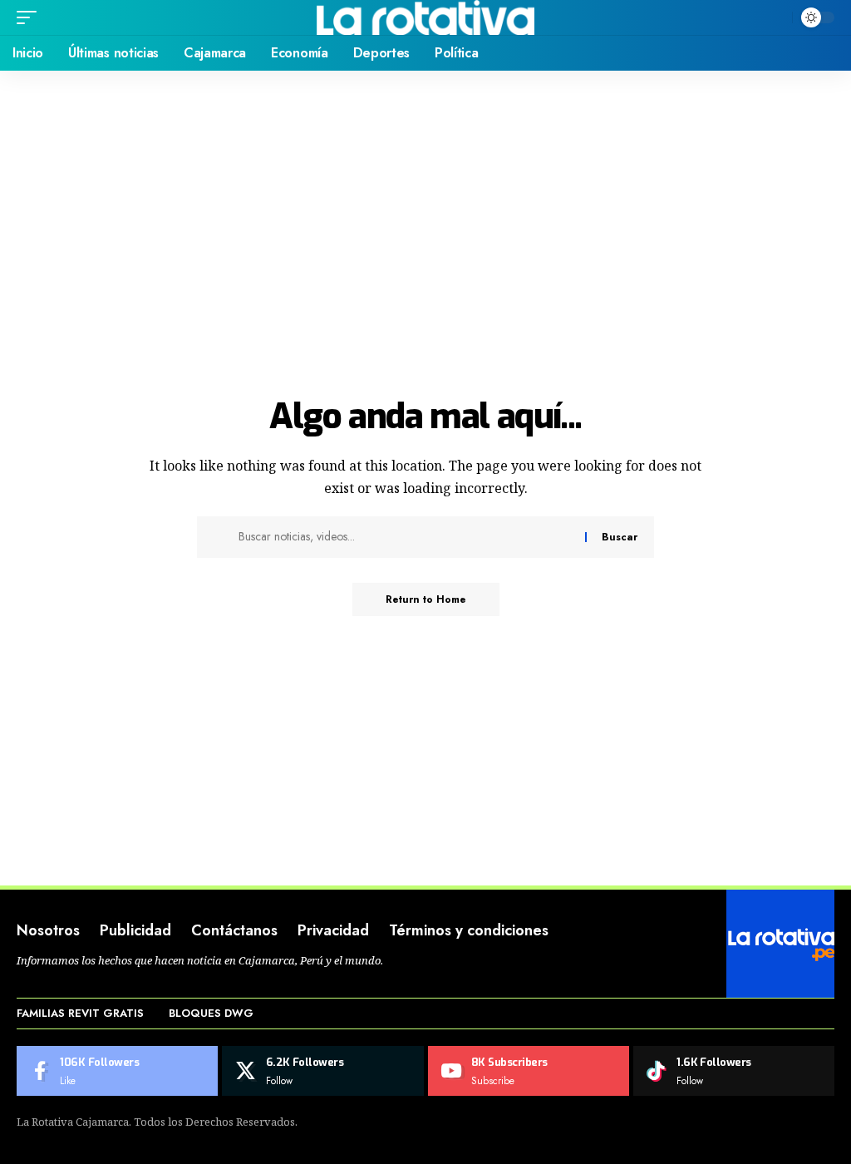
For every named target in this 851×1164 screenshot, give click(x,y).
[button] (31, 17)
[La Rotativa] (426, 17)
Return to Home (426, 599)
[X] (322, 1071)
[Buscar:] (405, 537)
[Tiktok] (733, 1071)
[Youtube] (528, 1071)
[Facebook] (117, 1071)
